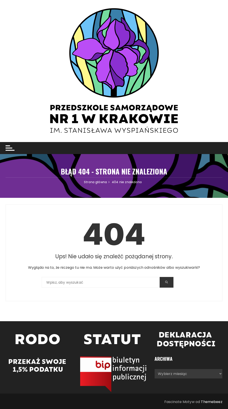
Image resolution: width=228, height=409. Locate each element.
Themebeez (211, 401)
